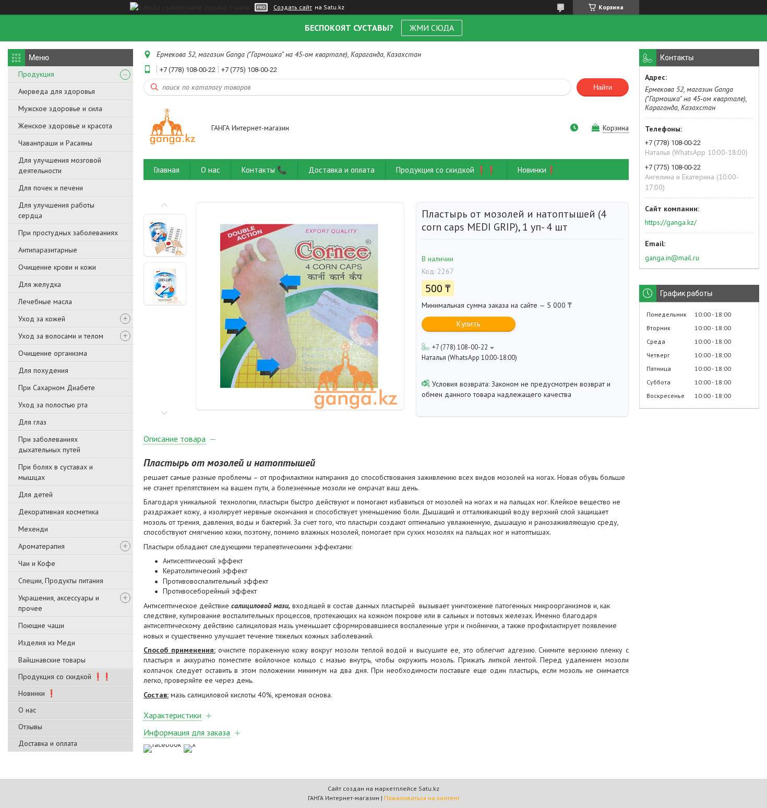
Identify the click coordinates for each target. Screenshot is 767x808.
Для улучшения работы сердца (56, 210)
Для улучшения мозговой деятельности (59, 165)
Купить (469, 324)
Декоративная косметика (58, 511)
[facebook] (162, 744)
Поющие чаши (41, 625)
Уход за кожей (41, 318)
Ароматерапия (41, 546)
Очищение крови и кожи (57, 267)
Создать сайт (292, 7)
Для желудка (39, 284)
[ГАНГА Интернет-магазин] (172, 128)
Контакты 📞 (264, 170)
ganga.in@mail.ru (672, 257)
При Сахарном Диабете (56, 387)
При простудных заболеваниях (68, 232)
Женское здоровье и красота (65, 125)
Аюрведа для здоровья (56, 91)
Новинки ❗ (37, 693)
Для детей (35, 494)
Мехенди (33, 529)
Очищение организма (52, 353)
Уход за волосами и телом (60, 336)
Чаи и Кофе (36, 563)
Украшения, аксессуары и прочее (58, 603)
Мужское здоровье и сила (60, 108)
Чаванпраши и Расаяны (55, 143)
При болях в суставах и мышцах (55, 472)
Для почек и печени (50, 187)
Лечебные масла (45, 301)
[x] (190, 744)
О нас (27, 710)
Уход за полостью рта (53, 404)
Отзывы (30, 726)
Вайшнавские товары (52, 660)
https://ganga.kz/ (671, 222)
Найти (602, 87)
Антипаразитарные (47, 250)
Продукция (36, 74)
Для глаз (32, 422)
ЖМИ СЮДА (432, 27)
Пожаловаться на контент (422, 798)
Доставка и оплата (47, 743)
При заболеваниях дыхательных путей (49, 444)
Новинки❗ (537, 170)
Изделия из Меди (46, 642)
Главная (166, 170)
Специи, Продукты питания (60, 580)
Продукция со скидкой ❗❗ (64, 676)
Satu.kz (428, 788)
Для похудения (43, 370)
